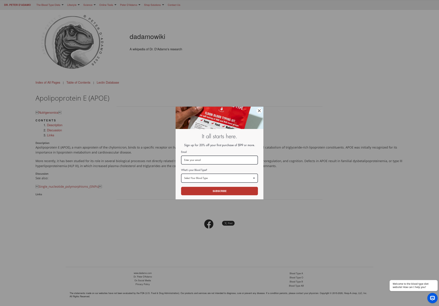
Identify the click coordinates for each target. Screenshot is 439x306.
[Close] (259, 111)
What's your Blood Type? (194, 170)
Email (184, 152)
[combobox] (219, 178)
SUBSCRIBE (220, 191)
